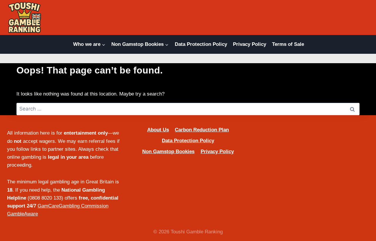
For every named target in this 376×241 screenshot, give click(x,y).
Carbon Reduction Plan (202, 130)
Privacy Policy (249, 44)
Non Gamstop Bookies (168, 151)
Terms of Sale (288, 44)
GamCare (48, 206)
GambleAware (22, 214)
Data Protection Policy (201, 44)
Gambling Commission (83, 206)
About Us (158, 130)
